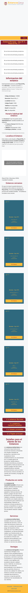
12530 (7, 201)
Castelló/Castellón (14, 222)
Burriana (14, 221)
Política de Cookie (17, 586)
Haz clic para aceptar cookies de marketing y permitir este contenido (14, 162)
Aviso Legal (14, 588)
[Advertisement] (14, 21)
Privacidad (9, 586)
